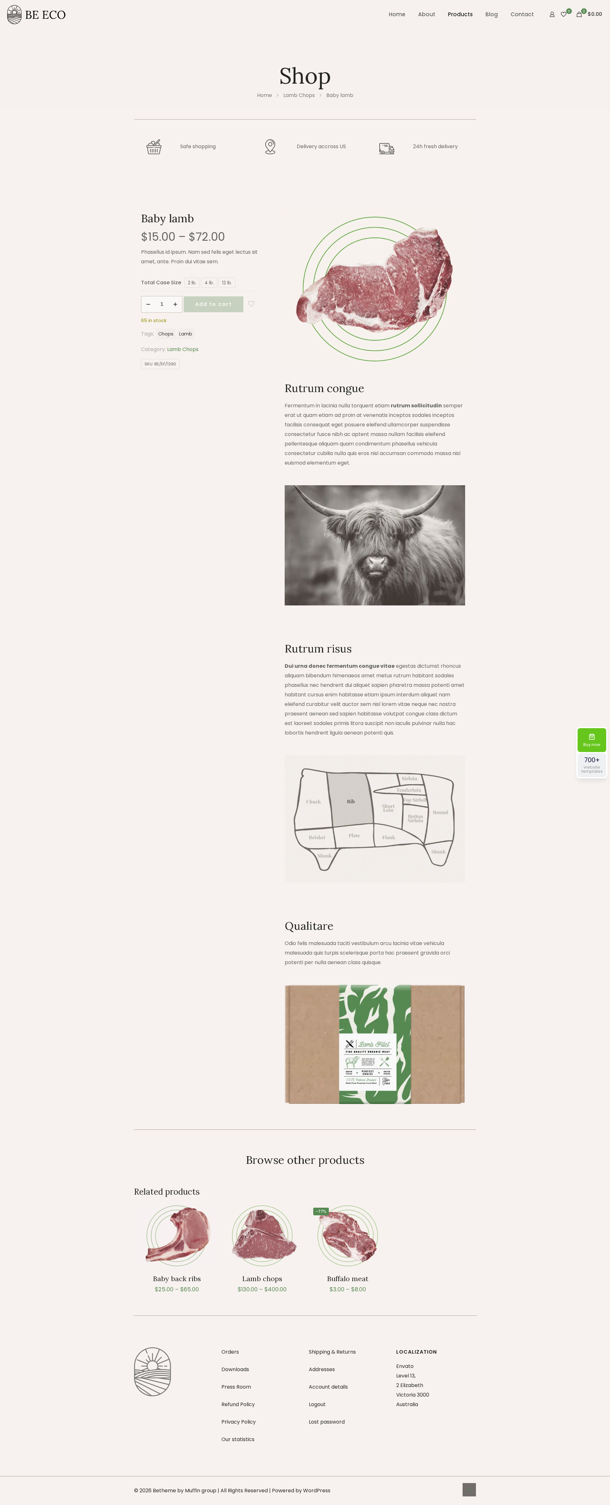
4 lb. (209, 283)
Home (264, 95)
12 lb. (227, 283)
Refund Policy (238, 1404)
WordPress (316, 1490)
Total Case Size (161, 282)
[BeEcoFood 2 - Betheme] (36, 14)
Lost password (327, 1422)
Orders (230, 1352)
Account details (328, 1387)
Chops (165, 334)
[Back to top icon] (469, 1489)
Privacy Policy (238, 1422)
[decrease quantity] (148, 304)
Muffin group (200, 1490)
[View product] (207, 1212)
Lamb (185, 334)
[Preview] (207, 1239)
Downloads (235, 1369)
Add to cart (213, 304)
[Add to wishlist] (207, 1225)
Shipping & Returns (332, 1352)
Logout (317, 1404)
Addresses (322, 1369)
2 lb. (192, 283)
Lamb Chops (299, 95)
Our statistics (237, 1439)
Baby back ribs (177, 1278)
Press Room (236, 1387)
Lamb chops (262, 1278)
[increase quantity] (175, 304)
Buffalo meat (348, 1278)
